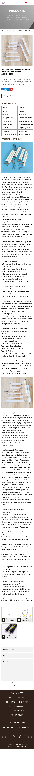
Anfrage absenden (10, 96)
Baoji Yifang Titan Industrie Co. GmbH (8, 728)
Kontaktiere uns (21, 706)
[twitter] (14, 736)
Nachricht (23, 702)
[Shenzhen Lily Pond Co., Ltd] (3, 2)
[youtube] (19, 736)
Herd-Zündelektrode (17, 30)
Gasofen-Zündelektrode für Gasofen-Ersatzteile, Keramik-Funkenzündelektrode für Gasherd (11, 620)
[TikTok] (30, 736)
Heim (2, 30)
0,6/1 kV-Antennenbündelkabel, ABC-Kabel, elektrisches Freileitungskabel (11, 637)
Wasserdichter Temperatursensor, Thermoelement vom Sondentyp (27, 620)
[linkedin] (9, 736)
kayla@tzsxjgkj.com (21, 746)
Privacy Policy (17, 715)
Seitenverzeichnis (17, 711)
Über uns (21, 697)
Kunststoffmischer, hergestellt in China (24, 728)
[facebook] (4, 736)
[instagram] (24, 736)
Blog (8, 706)
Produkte (8, 30)
